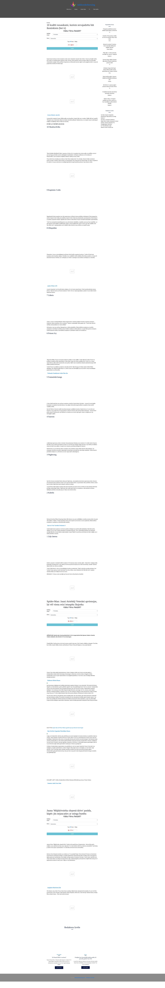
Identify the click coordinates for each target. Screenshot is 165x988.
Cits (110, 40)
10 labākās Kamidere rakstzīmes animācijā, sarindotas (109, 92)
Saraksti (109, 56)
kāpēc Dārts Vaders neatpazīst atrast (109, 121)
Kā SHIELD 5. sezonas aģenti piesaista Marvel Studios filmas (109, 85)
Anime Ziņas (83, 9)
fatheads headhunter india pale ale (57, 373)
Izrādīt (72, 48)
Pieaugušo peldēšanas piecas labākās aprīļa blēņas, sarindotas (109, 29)
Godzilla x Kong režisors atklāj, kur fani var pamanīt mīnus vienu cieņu (109, 37)
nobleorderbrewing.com (80, 977)
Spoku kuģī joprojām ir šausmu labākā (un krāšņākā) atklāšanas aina (109, 78)
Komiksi (48, 22)
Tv (89, 9)
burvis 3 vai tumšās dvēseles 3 (56, 525)
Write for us (69, 9)
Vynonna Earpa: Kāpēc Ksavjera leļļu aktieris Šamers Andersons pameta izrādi (110, 61)
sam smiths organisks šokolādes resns (58, 731)
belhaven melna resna (53, 680)
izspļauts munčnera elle (54, 887)
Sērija (76, 41)
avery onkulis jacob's (53, 115)
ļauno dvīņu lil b (52, 286)
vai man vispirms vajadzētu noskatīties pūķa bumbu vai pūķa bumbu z (108, 116)
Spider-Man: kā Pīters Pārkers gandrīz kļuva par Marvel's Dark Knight (67, 727)
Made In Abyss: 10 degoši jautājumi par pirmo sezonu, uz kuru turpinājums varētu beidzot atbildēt (109, 101)
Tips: (68, 41)
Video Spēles (95, 9)
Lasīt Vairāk (59, 967)
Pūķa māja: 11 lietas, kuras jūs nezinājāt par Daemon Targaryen (109, 53)
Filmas (85, 954)
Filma (72, 41)
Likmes (75, 9)
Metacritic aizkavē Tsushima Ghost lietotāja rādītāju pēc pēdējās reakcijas (109, 46)
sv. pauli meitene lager (106, 125)
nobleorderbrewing (86, 4)
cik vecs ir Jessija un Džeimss (108, 119)
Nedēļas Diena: (48, 34)
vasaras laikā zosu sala (54, 783)
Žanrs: (48, 38)
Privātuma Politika (90, 977)
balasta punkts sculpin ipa (107, 127)
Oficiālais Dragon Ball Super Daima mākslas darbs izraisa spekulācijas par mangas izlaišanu (109, 69)
